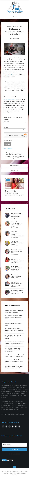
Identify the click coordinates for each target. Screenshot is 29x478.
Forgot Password (8, 148)
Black (12, 153)
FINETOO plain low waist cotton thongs (14, 330)
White (18, 158)
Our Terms (11, 414)
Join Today (4, 414)
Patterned (7, 156)
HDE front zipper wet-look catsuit (13, 317)
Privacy (17, 414)
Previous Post (14, 165)
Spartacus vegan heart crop (16, 251)
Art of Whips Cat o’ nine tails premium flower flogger (16, 224)
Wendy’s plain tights (16, 275)
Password (6, 127)
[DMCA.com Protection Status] (7, 461)
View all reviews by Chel (16, 157)
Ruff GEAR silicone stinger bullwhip (17, 243)
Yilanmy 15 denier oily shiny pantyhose (16, 268)
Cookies (22, 414)
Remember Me (8, 140)
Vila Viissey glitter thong (17, 291)
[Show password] (23, 130)
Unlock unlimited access (10, 99)
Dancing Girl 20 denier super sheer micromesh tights (13, 349)
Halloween (14, 154)
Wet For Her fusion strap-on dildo (14, 361)
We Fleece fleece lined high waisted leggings (16, 283)
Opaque (20, 154)
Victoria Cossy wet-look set (14, 311)
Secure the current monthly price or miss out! (14, 193)
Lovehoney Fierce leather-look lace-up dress (17, 215)
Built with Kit (14, 454)
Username (6, 121)
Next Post (15, 170)
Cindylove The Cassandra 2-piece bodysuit (13, 336)
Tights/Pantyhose (17, 26)
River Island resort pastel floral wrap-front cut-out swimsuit (14, 343)
